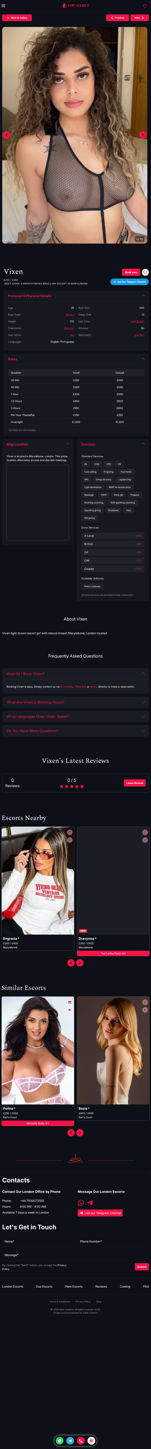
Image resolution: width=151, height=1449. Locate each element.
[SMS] (91, 1441)
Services (88, 444)
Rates (12, 359)
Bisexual (69, 328)
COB (96, 464)
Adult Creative (90, 1312)
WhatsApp (66, 686)
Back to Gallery (19, 17)
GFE (86, 479)
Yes (72, 334)
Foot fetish (126, 471)
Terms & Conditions (60, 1301)
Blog (98, 1301)
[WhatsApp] (81, 1203)
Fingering (108, 471)
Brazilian (139, 334)
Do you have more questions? (32, 731)
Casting (125, 1286)
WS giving (89, 518)
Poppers (135, 495)
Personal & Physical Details (30, 296)
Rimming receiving (93, 502)
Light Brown (137, 321)
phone (93, 686)
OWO (104, 495)
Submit (141, 1266)
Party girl (118, 495)
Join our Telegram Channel (103, 1213)
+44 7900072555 (32, 1201)
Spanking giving (92, 510)
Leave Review (134, 783)
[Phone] (81, 1441)
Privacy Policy (83, 1301)
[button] (143, 135)
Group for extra (103, 479)
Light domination (92, 487)
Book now (131, 272)
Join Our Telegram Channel (131, 281)
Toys (128, 510)
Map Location (17, 444)
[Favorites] (145, 5)
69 (85, 464)
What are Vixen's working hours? (35, 702)
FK (119, 464)
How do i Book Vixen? (25, 674)
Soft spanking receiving (123, 502)
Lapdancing (125, 479)
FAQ (146, 1286)
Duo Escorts (44, 1286)
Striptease (113, 510)
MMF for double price (120, 487)
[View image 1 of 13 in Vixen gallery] (74, 135)
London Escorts (12, 1286)
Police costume (92, 586)
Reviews (101, 1286)
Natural (69, 314)
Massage (89, 495)
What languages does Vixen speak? (38, 716)
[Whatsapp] (60, 1441)
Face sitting (90, 471)
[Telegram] (70, 1441)
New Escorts (73, 1286)
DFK (108, 464)
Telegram (79, 686)
